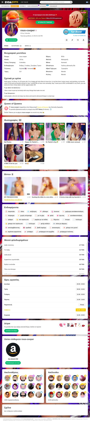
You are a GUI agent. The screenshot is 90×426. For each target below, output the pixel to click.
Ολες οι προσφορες (33, 6)
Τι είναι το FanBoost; (79, 35)
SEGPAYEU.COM (56, 419)
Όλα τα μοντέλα (5, 6)
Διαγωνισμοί (43, 6)
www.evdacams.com (28, 419)
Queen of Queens (42, 107)
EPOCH (49, 419)
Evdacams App (53, 6)
